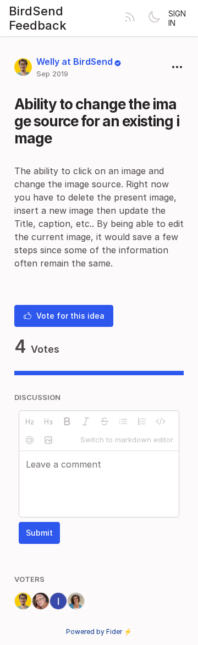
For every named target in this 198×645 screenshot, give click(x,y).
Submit (39, 532)
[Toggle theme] (154, 18)
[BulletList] (123, 421)
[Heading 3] (48, 421)
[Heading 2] (29, 421)
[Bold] (67, 421)
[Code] (160, 421)
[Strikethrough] (104, 421)
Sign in (177, 18)
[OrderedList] (142, 421)
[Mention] (29, 440)
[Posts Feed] (130, 18)
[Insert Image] (48, 440)
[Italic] (86, 421)
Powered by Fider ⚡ (99, 631)
